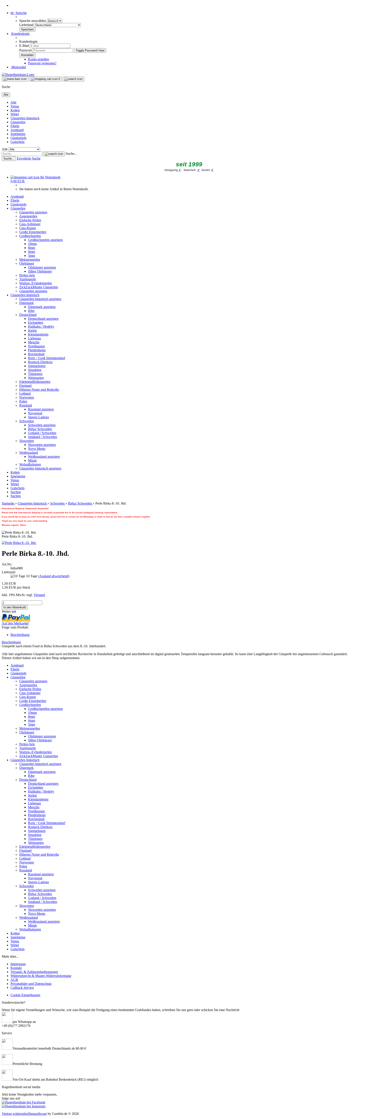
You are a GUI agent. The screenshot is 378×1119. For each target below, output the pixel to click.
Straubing (34, 370)
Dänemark (26, 303)
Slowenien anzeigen (42, 445)
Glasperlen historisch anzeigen (40, 299)
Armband (17, 130)
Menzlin (33, 342)
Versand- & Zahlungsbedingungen (34, 972)
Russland (25, 405)
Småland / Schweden (42, 437)
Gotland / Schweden (42, 433)
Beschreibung (20, 635)
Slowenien (26, 441)
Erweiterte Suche (28, 158)
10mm (32, 244)
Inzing (32, 330)
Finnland (25, 385)
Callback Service (22, 987)
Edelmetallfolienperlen (34, 382)
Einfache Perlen (30, 220)
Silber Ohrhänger (40, 271)
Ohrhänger (26, 263)
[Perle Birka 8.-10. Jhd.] (19, 543)
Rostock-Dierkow (40, 362)
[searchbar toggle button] (73, 79)
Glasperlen (17, 122)
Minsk (32, 460)
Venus (14, 106)
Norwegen (26, 397)
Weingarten (36, 378)
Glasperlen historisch (24, 118)
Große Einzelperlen (32, 232)
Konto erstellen (38, 59)
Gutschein (17, 142)
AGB (14, 980)
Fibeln (14, 126)
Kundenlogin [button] (20, 33)
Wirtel (14, 114)
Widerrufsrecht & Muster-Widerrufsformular (40, 976)
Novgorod (35, 413)
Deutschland (28, 315)
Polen (23, 401)
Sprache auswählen (33, 21)
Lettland (25, 393)
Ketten (15, 110)
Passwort (25, 50)
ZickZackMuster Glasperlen (38, 287)
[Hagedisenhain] (18, 74)
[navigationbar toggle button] (15, 79)
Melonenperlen (29, 259)
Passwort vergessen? (42, 63)
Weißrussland (28, 452)
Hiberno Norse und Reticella (39, 389)
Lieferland (26, 25)
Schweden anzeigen (42, 425)
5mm (31, 255)
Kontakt (16, 968)
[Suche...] (54, 153)
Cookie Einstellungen (25, 995)
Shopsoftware (37, 1113)
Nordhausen (36, 346)
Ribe (31, 311)
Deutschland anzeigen (43, 318)
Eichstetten (35, 322)
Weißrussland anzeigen (44, 456)
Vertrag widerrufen (15, 1113)
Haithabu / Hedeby (41, 326)
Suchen (15, 492)
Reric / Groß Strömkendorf (46, 358)
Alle (13, 102)
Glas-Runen (27, 228)
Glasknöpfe (18, 138)
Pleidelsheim (37, 350)
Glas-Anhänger (29, 224)
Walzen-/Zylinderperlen (35, 283)
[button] (18, 13)
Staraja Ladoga (38, 417)
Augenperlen (28, 216)
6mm (31, 251)
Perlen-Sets (27, 275)
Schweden (26, 421)
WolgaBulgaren (30, 464)
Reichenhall (36, 354)
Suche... (71, 153)
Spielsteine (17, 134)
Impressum (18, 964)
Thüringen (35, 374)
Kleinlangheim (38, 334)
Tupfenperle (27, 279)
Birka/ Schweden (40, 429)
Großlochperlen (30, 236)
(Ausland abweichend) (53, 576)
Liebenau (34, 338)
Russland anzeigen (41, 409)
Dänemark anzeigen (42, 307)
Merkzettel (18, 67)
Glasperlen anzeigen (33, 212)
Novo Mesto (36, 448)
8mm (31, 248)
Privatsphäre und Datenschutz (31, 983)
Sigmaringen (37, 366)
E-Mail (24, 46)
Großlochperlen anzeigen (45, 240)
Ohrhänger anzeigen (42, 267)
